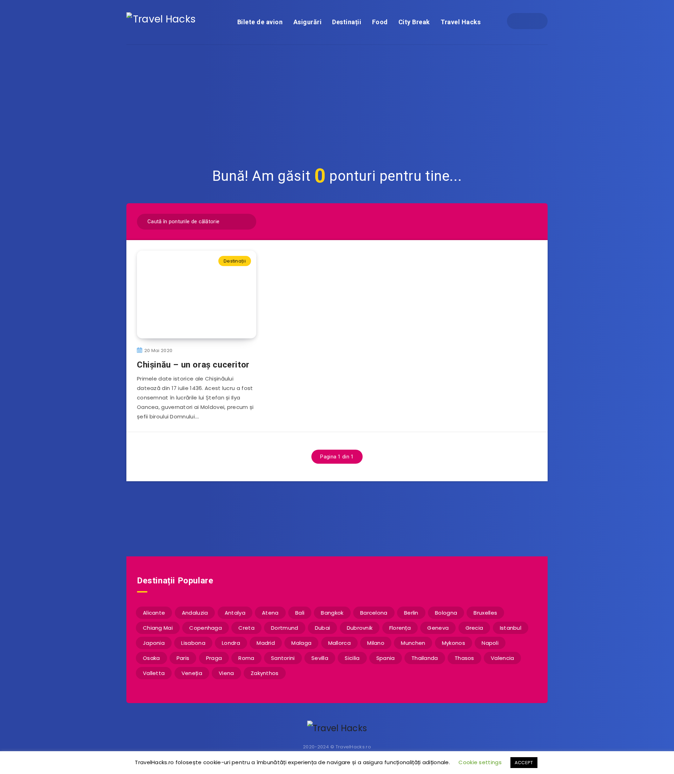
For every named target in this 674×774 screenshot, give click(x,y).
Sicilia (352, 658)
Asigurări (307, 22)
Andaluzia (195, 612)
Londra (231, 643)
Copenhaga (205, 627)
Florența (400, 627)
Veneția (191, 673)
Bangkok (332, 612)
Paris (183, 658)
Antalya (235, 612)
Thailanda (424, 658)
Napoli (490, 643)
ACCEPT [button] (524, 762)
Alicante (154, 612)
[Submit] (246, 220)
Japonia (154, 643)
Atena (270, 612)
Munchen (413, 643)
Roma (246, 658)
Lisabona (193, 643)
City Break (414, 22)
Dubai (322, 627)
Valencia (502, 658)
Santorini (283, 658)
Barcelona (374, 612)
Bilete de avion (260, 22)
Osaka (151, 658)
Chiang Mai (158, 627)
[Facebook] (521, 21)
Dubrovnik (360, 627)
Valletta (154, 673)
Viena (226, 673)
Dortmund (284, 627)
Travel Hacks (461, 22)
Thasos (464, 658)
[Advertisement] (337, 97)
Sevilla (319, 658)
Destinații (346, 22)
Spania (385, 658)
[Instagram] (533, 21)
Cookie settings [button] (480, 762)
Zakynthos (265, 673)
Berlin (411, 612)
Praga (214, 658)
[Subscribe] (315, 518)
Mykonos (453, 643)
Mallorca (339, 643)
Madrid (266, 643)
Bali (299, 612)
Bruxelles (485, 612)
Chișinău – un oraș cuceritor (193, 365)
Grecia (474, 627)
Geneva (438, 627)
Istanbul (510, 627)
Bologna (446, 612)
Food (380, 22)
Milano (375, 643)
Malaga (301, 643)
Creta (246, 627)
